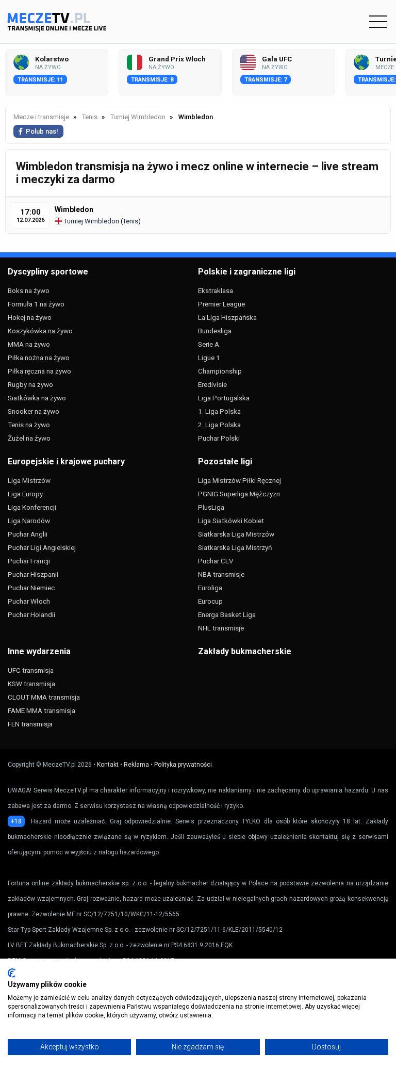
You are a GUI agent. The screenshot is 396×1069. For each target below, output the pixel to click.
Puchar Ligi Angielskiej (42, 547)
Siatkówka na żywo (37, 398)
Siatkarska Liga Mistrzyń (235, 547)
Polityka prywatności (183, 764)
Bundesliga (215, 331)
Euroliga (210, 588)
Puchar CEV (216, 561)
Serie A (208, 344)
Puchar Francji (29, 561)
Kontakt (108, 764)
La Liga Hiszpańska (227, 317)
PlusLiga (211, 507)
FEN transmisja (30, 724)
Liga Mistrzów (29, 480)
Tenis (130, 221)
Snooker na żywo (33, 411)
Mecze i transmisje (41, 117)
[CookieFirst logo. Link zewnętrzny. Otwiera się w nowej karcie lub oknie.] (11, 973)
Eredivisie (212, 384)
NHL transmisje (221, 628)
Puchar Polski (219, 438)
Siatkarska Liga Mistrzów (236, 534)
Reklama (136, 764)
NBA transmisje (221, 574)
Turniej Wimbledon (90, 221)
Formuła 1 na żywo (36, 304)
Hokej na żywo (30, 317)
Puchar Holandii (31, 614)
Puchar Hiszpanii (33, 574)
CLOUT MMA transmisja (44, 697)
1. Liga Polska (219, 411)
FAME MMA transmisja (41, 710)
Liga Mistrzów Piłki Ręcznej (239, 480)
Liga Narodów (29, 520)
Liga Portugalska (224, 398)
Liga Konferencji (32, 507)
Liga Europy (25, 494)
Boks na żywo (29, 290)
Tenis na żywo (29, 424)
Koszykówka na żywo (40, 331)
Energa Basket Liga (227, 614)
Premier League (221, 304)
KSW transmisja (31, 683)
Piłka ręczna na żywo (39, 371)
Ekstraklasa (215, 290)
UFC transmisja (31, 670)
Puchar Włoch (29, 601)
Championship (220, 371)
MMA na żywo (29, 344)
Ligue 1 (209, 357)
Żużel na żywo (29, 438)
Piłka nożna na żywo (39, 357)
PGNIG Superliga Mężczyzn (239, 494)
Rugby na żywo (30, 384)
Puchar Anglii (27, 534)
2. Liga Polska (219, 424)
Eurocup (210, 601)
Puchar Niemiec (31, 588)
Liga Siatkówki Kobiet (231, 520)
